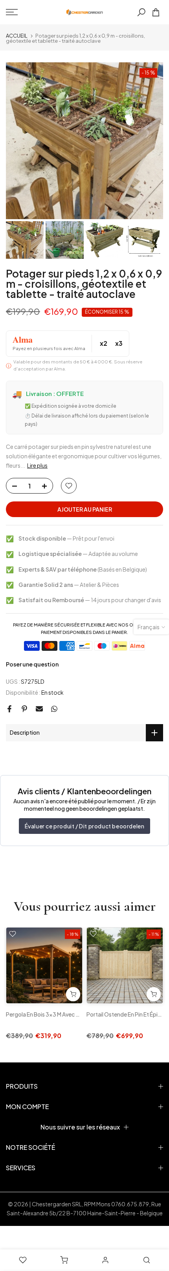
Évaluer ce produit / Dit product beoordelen (85, 826)
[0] (156, 12)
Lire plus (37, 465)
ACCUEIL (17, 35)
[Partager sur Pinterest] (24, 708)
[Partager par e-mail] (39, 708)
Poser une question (32, 664)
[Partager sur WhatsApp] (54, 708)
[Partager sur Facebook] (9, 708)
